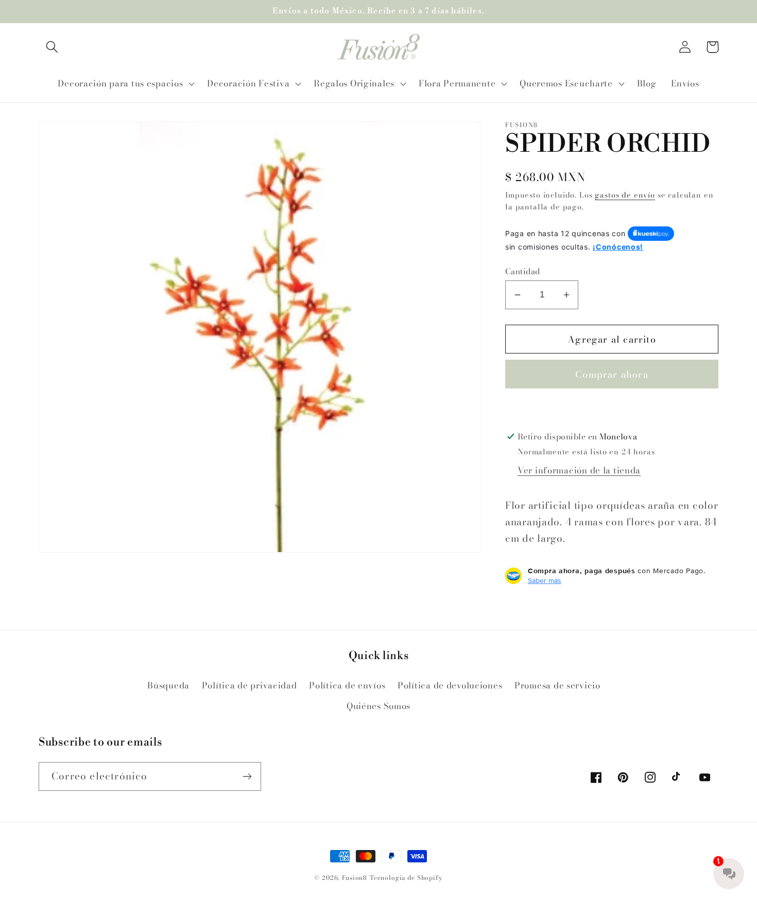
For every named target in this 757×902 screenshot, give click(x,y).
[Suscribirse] (247, 776)
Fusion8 (354, 877)
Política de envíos (347, 685)
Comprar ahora (611, 374)
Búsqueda (168, 685)
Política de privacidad (249, 685)
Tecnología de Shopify (406, 877)
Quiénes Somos (378, 706)
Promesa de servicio (557, 685)
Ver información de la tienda (579, 470)
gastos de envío (625, 195)
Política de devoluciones (450, 685)
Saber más (544, 580)
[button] (52, 47)
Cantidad (522, 271)
